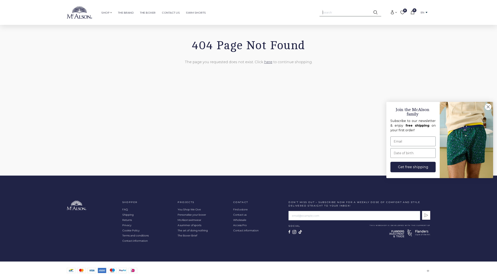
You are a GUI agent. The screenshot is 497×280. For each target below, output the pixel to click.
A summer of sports (189, 225)
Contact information (135, 240)
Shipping (128, 214)
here (268, 62)
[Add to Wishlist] (267, 31)
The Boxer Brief (187, 235)
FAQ (125, 209)
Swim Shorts (196, 12)
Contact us (171, 12)
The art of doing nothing (193, 230)
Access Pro (240, 225)
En (422, 12)
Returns (127, 219)
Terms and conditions (135, 235)
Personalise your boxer (192, 214)
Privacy (126, 225)
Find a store (240, 209)
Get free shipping (413, 167)
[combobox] (350, 12)
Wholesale (239, 219)
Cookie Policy (131, 230)
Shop (105, 12)
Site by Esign (428, 271)
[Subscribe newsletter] (426, 215)
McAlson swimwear (189, 219)
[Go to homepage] (79, 12)
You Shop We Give (189, 209)
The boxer (148, 12)
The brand (126, 12)
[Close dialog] (488, 106)
